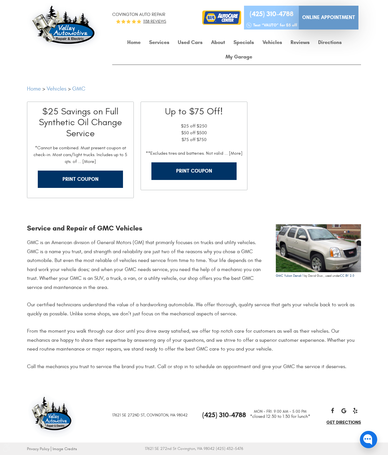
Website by (285, 449)
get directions (343, 422)
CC (342, 276)
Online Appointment (328, 17)
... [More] (86, 161)
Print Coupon (80, 179)
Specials (243, 42)
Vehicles (272, 42)
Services (159, 42)
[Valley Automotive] (52, 415)
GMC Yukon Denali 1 (289, 276)
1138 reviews (154, 22)
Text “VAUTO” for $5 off (275, 25)
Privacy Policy (38, 448)
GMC (78, 88)
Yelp (355, 410)
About (218, 42)
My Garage (239, 57)
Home (134, 42)
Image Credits (65, 448)
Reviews (300, 42)
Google (344, 410)
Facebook (332, 410)
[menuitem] (134, 42)
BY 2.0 (349, 276)
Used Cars (190, 42)
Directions (330, 42)
